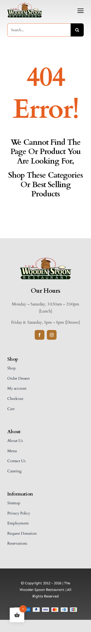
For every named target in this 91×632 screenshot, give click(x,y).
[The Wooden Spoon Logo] (24, 5)
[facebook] (39, 335)
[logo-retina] (45, 260)
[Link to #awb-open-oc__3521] (80, 11)
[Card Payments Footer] (45, 609)
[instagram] (52, 335)
